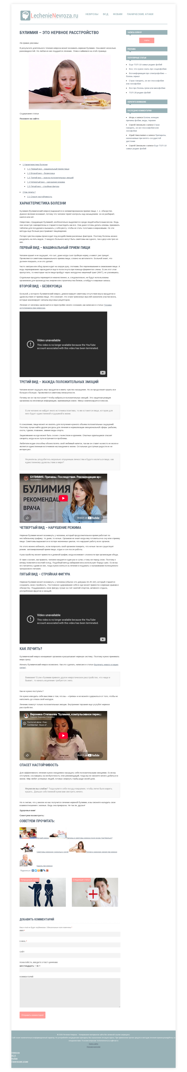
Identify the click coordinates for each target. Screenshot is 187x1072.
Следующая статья (81, 880)
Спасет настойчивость (39, 196)
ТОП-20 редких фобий (140, 92)
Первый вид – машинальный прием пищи (48, 169)
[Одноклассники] (38, 870)
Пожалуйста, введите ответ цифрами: (39, 962)
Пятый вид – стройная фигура (43, 186)
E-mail (23, 941)
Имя (22, 931)
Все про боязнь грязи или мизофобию (147, 88)
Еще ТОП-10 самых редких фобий (145, 64)
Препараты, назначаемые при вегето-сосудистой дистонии (146, 138)
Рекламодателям (93, 1047)
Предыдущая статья (29, 880)
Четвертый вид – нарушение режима (46, 182)
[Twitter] (35, 870)
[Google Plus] (47, 870)
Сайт (22, 952)
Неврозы (92, 14)
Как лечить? (29, 192)
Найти (146, 40)
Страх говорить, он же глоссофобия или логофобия (143, 128)
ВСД (105, 14)
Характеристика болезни (35, 164)
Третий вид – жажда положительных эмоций (50, 177)
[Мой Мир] (41, 870)
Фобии (117, 14)
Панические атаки (140, 14)
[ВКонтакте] (32, 870)
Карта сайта (93, 1044)
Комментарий (26, 977)
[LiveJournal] (44, 870)
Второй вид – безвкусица (41, 173)
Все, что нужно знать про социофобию (148, 69)
